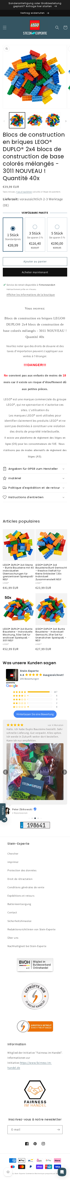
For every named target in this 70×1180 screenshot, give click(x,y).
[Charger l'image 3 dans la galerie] (53, 120)
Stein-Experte (20, 1173)
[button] (5, 27)
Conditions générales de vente (25, 887)
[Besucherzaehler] (35, 827)
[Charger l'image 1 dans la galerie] (17, 120)
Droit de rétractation (20, 879)
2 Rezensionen (20, 813)
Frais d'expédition (24, 192)
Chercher (12, 853)
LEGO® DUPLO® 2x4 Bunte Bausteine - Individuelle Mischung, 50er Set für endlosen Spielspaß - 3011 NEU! (17, 634)
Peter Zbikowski (22, 809)
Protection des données (21, 870)
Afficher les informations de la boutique (31, 294)
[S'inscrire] (58, 1129)
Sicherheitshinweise (19, 921)
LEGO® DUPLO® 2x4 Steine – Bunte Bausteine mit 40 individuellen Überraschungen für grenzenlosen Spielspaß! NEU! (18, 572)
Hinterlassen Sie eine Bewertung (35, 714)
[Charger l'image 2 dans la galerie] (35, 120)
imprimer (13, 862)
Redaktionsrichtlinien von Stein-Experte (31, 929)
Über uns (12, 937)
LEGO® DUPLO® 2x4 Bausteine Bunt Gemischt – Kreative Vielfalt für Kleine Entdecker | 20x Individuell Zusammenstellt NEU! (51, 572)
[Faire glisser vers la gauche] (4, 121)
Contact (12, 912)
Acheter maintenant (35, 272)
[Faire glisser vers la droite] (66, 121)
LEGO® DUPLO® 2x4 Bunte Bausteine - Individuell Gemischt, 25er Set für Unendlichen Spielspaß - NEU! (50, 634)
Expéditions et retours (20, 895)
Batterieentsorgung (19, 904)
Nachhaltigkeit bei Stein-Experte (26, 946)
